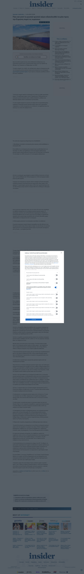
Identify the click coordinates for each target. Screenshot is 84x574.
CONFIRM (34, 319)
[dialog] (42, 287)
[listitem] (42, 272)
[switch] (56, 275)
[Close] (62, 253)
